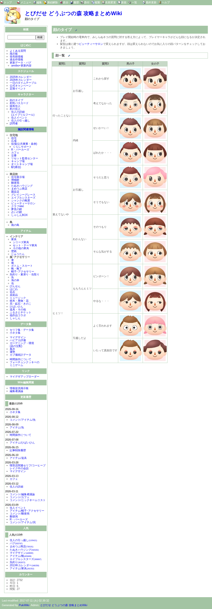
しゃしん (15, 318)
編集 (39, 2)
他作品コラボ (18, 315)
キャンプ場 (18, 161)
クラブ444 (17, 206)
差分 (65, 2)
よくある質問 (18, 50)
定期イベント (18, 88)
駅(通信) (16, 167)
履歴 (76, 2)
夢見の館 (16, 209)
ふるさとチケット (20, 312)
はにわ (14, 289)
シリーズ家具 (21, 242)
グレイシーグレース (23, 194)
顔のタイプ (16, 100)
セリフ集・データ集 (22, 329)
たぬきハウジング (22, 185)
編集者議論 (16, 391)
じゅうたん (18, 254)
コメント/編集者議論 (22, 494)
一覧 (134, 2)
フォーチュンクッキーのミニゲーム (24, 364)
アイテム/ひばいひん (22, 442)
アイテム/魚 (17, 427)
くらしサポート (22, 146)
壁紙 (14, 251)
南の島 (15, 225)
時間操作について (20, 359)
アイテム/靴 (20, 556)
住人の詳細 (16, 486)
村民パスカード (19, 103)
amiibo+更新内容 (21, 65)
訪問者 (14, 123)
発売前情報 (16, 56)
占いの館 (16, 212)
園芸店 (15, 191)
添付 (86, 2)
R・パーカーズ (20, 149)
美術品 (14, 295)
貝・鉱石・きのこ (20, 303)
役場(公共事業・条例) (24, 143)
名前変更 (110, 2)
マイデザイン (18, 337)
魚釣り (17, 562)
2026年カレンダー (21, 79)
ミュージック (18, 297)
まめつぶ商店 (19, 188)
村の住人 (15, 108)
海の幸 (15, 280)
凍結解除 (52, 2)
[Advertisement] (86, 395)
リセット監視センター (24, 158)
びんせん (15, 286)
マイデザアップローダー (24, 376)
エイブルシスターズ (23, 197)
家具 (14, 239)
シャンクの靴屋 (20, 200)
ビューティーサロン (23, 203)
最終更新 (151, 2)
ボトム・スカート (22, 265)
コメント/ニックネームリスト (28, 500)
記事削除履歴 (18, 450)
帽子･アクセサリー (22, 271)
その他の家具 (21, 248)
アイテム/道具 (18, 458)
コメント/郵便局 (19, 513)
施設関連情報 (26, 129)
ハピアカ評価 (18, 340)
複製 (97, 2)
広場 (14, 140)
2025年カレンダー (21, 76)
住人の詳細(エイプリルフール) (22, 113)
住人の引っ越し (20, 120)
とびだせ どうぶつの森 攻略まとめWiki (73, 13)
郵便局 (15, 182)
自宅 (14, 138)
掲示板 (14, 53)
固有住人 (15, 106)
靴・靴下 (16, 268)
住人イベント (19, 117)
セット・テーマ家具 (25, 245)
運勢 (12, 351)
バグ (16, 543)
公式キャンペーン (20, 85)
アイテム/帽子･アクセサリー (27, 510)
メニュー (25, 2)
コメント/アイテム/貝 (23, 522)
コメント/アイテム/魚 (23, 419)
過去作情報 (16, 59)
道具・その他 (18, 309)
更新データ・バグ (20, 62)
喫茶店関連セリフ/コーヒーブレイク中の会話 (28, 467)
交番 (14, 155)
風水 (12, 348)
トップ (8, 2)
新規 (123, 2)
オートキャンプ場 (22, 164)
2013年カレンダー (24, 565)
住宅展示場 (18, 177)
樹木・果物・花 (19, 300)
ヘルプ (166, 2)
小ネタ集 (15, 332)
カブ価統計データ (20, 354)
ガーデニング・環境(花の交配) (22, 345)
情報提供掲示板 (19, 388)
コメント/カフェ (19, 497)
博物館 (15, 179)
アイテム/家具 (22, 568)
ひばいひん (16, 306)
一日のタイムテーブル (23, 82)
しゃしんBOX (19, 215)
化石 (12, 292)
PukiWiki (24, 605)
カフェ (15, 152)
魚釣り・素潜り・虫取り (24, 274)
